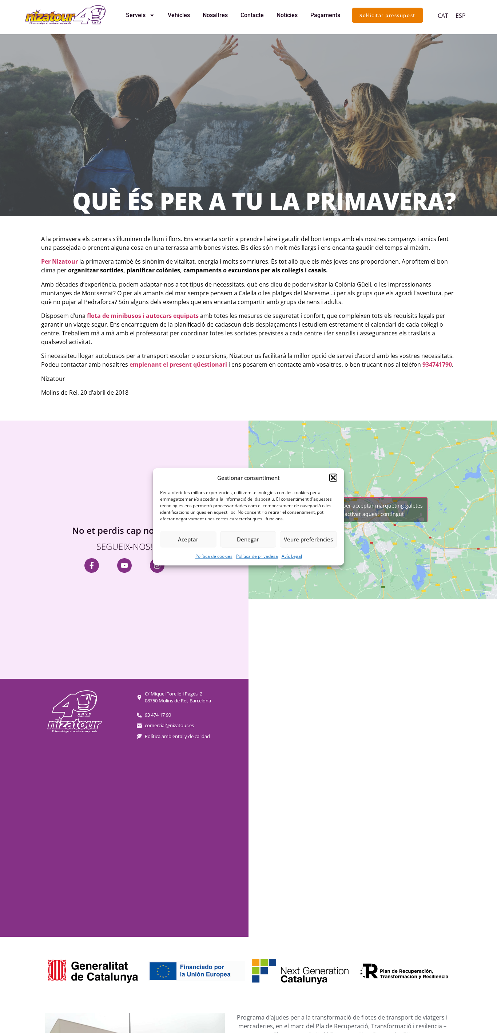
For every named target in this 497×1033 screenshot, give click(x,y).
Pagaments (325, 15)
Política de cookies (213, 556)
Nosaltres (215, 15)
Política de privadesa (257, 556)
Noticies (287, 15)
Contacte (252, 15)
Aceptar (188, 539)
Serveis (136, 15)
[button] (333, 477)
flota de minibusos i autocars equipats (143, 316)
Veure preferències (308, 539)
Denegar (248, 539)
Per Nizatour (59, 261)
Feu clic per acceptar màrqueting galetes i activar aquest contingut (373, 509)
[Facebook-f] (91, 565)
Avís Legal (292, 556)
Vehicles (179, 15)
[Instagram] (157, 565)
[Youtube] (124, 565)
